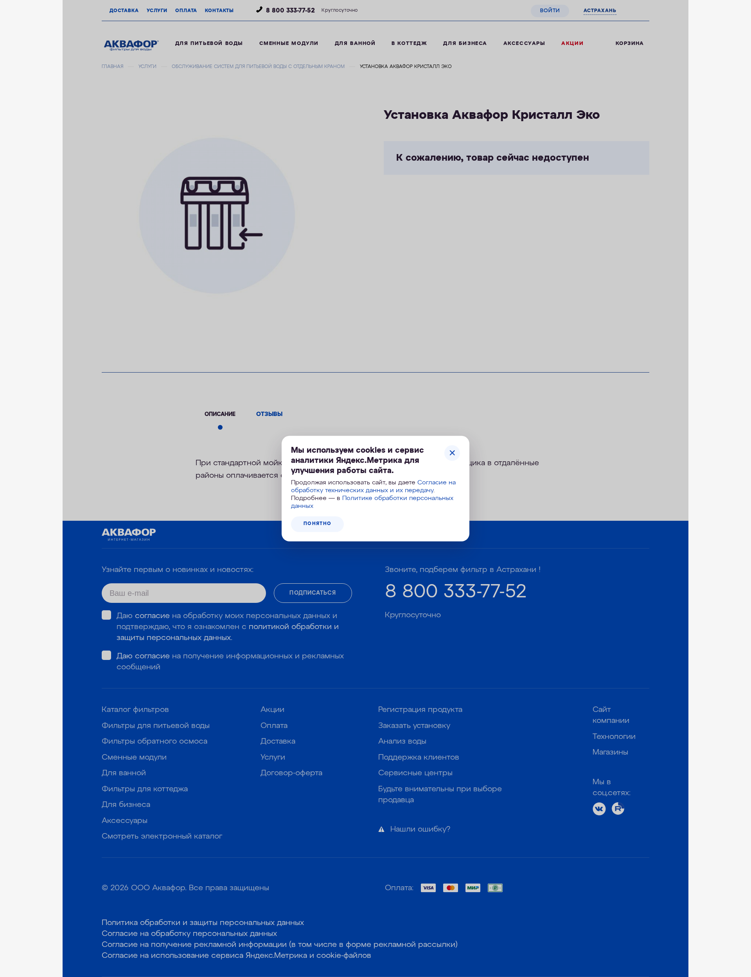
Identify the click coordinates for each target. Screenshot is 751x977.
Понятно (317, 524)
